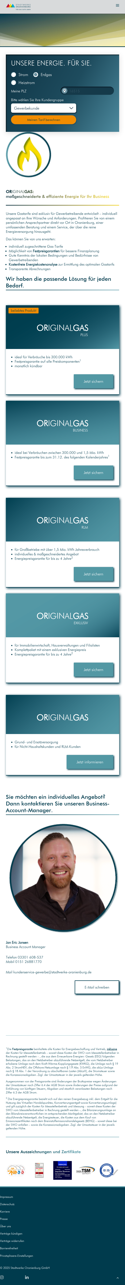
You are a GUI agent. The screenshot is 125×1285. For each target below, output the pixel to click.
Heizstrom (27, 82)
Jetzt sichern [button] (93, 381)
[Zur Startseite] (16, 11)
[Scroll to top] (117, 1277)
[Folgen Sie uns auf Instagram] (2, 1277)
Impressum (6, 1197)
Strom (23, 74)
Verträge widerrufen (12, 1241)
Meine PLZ (18, 91)
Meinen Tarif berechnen (43, 120)
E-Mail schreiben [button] (97, 987)
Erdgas (46, 74)
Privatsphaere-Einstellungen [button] (16, 1256)
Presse (4, 1219)
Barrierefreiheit (9, 1248)
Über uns (5, 1226)
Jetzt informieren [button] (89, 761)
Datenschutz (7, 1204)
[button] (117, 5)
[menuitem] (62, 1197)
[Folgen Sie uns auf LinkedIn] (27, 1277)
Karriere (5, 1211)
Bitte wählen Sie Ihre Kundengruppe (37, 100)
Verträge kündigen (11, 1233)
